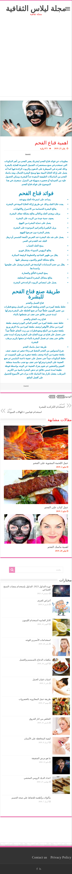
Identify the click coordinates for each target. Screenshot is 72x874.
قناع (52, 397)
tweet (27, 154)
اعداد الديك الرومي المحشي (37, 778)
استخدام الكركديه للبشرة (52, 405)
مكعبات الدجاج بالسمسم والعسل (35, 659)
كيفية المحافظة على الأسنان (37, 738)
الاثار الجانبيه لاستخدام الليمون (36, 620)
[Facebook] (37, 869)
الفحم (61, 397)
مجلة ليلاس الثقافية (36, 8)
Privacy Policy (61, 857)
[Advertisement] (36, 60)
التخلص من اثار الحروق (40, 719)
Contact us (39, 857)
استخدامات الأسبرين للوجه (38, 640)
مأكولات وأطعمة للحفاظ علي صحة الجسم (31, 797)
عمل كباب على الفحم (56, 507)
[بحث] (12, 570)
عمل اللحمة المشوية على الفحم (50, 463)
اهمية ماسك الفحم (58, 546)
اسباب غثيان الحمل (42, 679)
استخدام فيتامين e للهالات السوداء (24, 410)
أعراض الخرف (44, 600)
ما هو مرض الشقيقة (41, 758)
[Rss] (40, 869)
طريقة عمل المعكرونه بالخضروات (35, 699)
